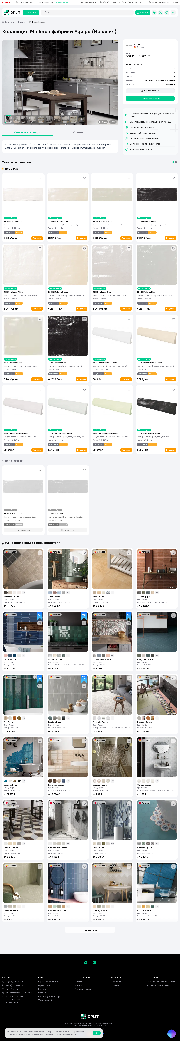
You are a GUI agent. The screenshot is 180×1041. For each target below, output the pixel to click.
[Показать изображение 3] (24, 119)
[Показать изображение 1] (8, 119)
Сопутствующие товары (49, 996)
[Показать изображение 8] (65, 119)
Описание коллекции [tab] (27, 132)
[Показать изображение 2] (16, 119)
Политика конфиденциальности (161, 982)
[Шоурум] (154, 12)
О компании (116, 982)
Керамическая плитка (48, 982)
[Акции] (160, 12)
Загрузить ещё (92, 930)
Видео (104, 122)
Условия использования (158, 985)
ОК (97, 1033)
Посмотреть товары (150, 98)
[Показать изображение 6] (49, 119)
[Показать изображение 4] (33, 119)
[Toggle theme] (173, 12)
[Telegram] (86, 963)
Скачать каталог (151, 91)
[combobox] (89, 12)
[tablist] (52, 132)
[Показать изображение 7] (57, 119)
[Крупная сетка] (172, 161)
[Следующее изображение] (114, 82)
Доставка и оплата (83, 989)
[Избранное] (166, 12)
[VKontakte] (94, 963)
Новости (78, 985)
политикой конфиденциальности (61, 1034)
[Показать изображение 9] (73, 119)
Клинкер (42, 989)
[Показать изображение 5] (41, 119)
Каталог (78, 982)
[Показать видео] (82, 119)
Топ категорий (45, 1000)
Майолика (170, 84)
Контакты (115, 985)
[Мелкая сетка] (176, 161)
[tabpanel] (60, 146)
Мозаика (42, 993)
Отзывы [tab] (78, 132)
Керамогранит (44, 985)
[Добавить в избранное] (40, 177)
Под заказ (37, 238)
